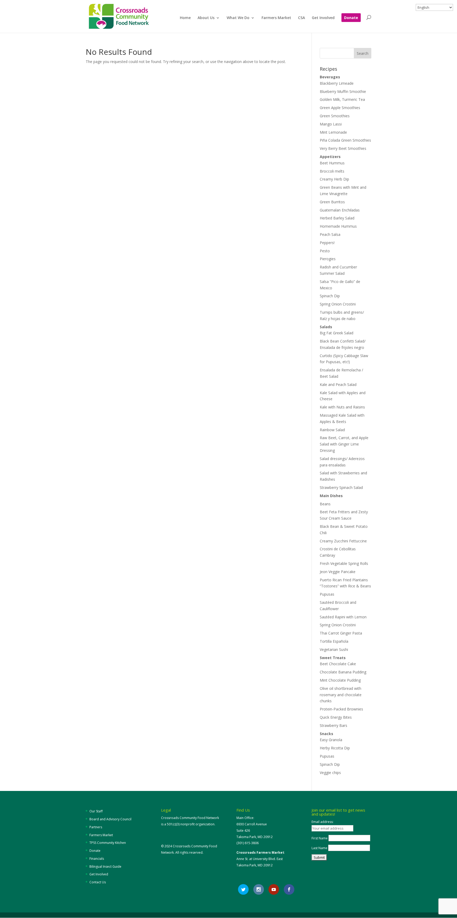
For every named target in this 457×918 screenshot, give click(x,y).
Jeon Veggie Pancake (337, 571)
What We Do (238, 18)
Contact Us (97, 882)
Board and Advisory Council (110, 819)
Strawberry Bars (333, 725)
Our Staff (96, 811)
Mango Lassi (331, 124)
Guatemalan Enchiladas (340, 210)
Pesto (325, 250)
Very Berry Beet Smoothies (343, 148)
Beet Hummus (332, 162)
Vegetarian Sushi (334, 649)
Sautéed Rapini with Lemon (343, 616)
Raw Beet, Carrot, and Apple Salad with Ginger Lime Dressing (344, 444)
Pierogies (328, 258)
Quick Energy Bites (336, 717)
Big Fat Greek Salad (336, 332)
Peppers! (327, 242)
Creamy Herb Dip (334, 179)
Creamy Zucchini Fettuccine (343, 540)
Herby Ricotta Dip (335, 747)
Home (185, 18)
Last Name (319, 848)
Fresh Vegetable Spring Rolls (344, 563)
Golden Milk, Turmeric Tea (342, 99)
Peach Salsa (330, 234)
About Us (206, 18)
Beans (325, 503)
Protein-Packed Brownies (341, 709)
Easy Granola (331, 739)
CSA (301, 18)
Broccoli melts (332, 171)
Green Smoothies (335, 115)
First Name (320, 838)
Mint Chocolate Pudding (340, 680)
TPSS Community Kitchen (107, 842)
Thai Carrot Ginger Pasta (341, 633)
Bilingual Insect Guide (105, 866)
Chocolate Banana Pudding (343, 671)
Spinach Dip (330, 295)
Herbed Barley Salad (337, 217)
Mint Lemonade (333, 132)
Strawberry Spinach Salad (341, 487)
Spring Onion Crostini (338, 304)
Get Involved (323, 18)
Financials (96, 858)
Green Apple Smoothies (340, 107)
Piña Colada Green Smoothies (345, 140)
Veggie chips (330, 772)
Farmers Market (276, 18)
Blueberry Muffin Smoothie (343, 91)
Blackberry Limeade (337, 83)
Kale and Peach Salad (338, 384)
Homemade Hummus (338, 226)
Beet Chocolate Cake (338, 663)
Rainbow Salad (332, 429)
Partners (95, 827)
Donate (351, 18)
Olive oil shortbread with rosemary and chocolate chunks (341, 695)
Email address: (322, 822)
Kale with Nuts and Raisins (342, 407)
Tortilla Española (334, 641)
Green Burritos (332, 201)
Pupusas (327, 594)
